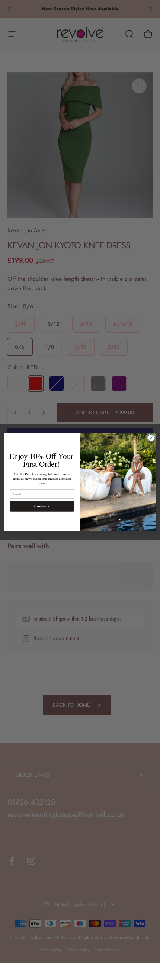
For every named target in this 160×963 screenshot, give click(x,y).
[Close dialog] (151, 437)
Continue (41, 506)
